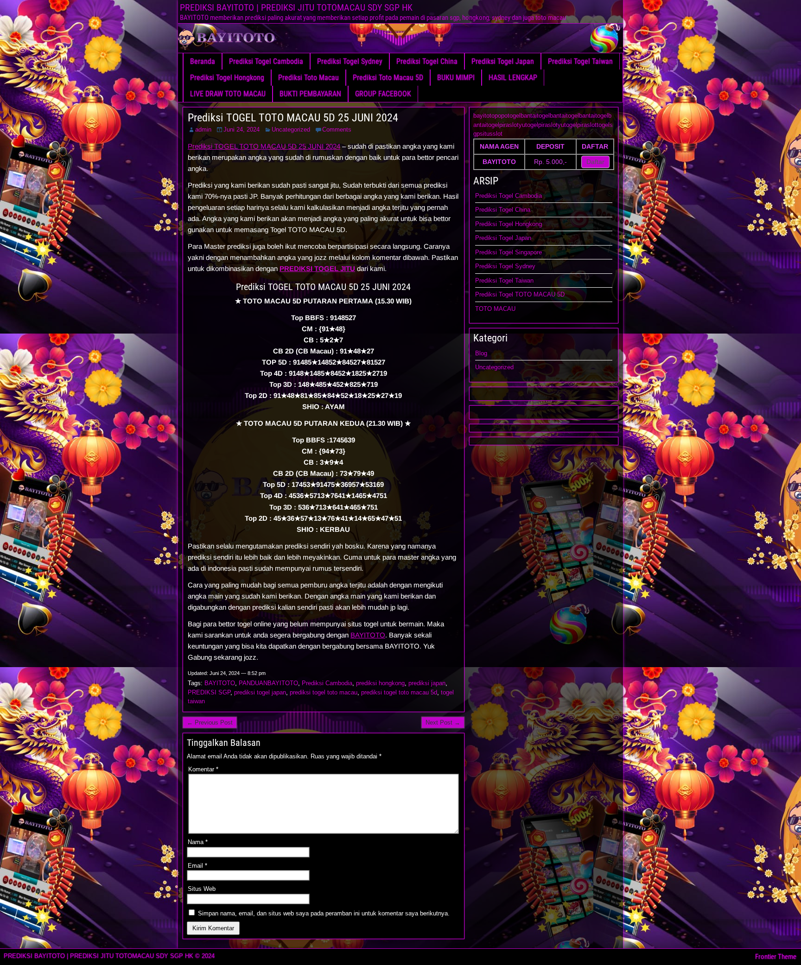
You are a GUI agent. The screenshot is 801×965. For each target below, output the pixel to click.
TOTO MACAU (495, 308)
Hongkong (528, 224)
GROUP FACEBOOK (383, 93)
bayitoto (484, 115)
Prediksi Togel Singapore (508, 252)
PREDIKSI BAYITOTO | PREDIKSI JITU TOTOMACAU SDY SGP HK (296, 7)
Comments (336, 129)
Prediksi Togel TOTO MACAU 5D (520, 294)
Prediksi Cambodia (327, 683)
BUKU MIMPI (456, 77)
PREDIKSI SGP (209, 692)
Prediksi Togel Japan (502, 61)
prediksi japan (426, 683)
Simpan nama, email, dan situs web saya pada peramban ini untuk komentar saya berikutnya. (324, 913)
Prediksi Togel (495, 224)
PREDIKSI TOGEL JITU (317, 268)
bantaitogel (535, 115)
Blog (481, 353)
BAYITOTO (367, 635)
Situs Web (202, 888)
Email (197, 865)
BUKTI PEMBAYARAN (310, 93)
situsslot (491, 133)
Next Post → (443, 722)
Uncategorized (291, 129)
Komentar (203, 769)
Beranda (202, 61)
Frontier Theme (775, 956)
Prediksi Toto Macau (308, 77)
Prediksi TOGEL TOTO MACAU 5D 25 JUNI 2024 (293, 117)
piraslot (509, 124)
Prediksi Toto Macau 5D (388, 77)
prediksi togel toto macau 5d (399, 692)
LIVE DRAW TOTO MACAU (228, 93)
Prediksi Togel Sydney (349, 61)
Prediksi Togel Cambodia (266, 61)
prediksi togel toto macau (323, 692)
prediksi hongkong (380, 683)
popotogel (508, 115)
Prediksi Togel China (427, 61)
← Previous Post (210, 722)
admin (203, 129)
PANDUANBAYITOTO (268, 683)
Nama (198, 842)
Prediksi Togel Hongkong (227, 77)
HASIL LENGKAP (513, 77)
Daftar (595, 161)
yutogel (528, 124)
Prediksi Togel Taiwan (580, 61)
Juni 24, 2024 (241, 129)
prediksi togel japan (260, 692)
